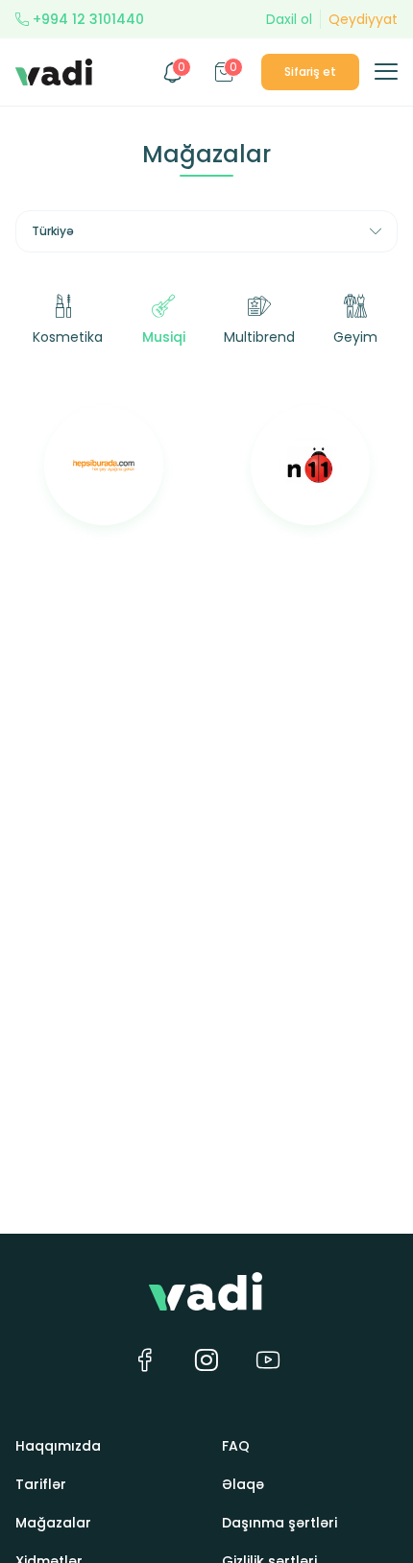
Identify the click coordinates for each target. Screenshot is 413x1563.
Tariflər (40, 1484)
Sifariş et (310, 71)
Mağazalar (53, 1522)
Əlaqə (243, 1484)
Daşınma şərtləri (279, 1522)
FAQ (236, 1445)
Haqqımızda (58, 1445)
